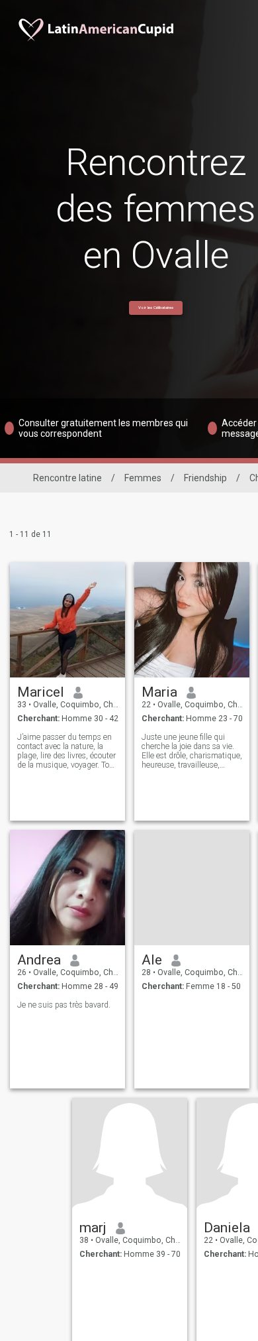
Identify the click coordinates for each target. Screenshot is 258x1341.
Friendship (205, 478)
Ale (152, 960)
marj (93, 1228)
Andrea (39, 960)
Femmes (142, 478)
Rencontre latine (67, 478)
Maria (159, 692)
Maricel (40, 692)
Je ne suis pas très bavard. (63, 1005)
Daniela (227, 1228)
